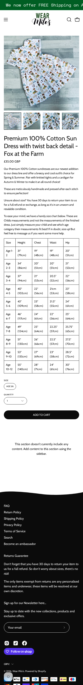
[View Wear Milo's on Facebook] (24, 643)
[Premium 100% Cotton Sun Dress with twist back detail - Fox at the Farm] (12, 121)
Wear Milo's (18, 671)
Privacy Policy (13, 525)
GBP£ (6, 664)
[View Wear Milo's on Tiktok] (16, 643)
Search (8, 537)
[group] (41, 5)
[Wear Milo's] (41, 19)
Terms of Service (14, 531)
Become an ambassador (20, 544)
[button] (68, 19)
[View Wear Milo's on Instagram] (7, 643)
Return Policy (12, 512)
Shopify (42, 671)
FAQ (6, 506)
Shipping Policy (14, 518)
